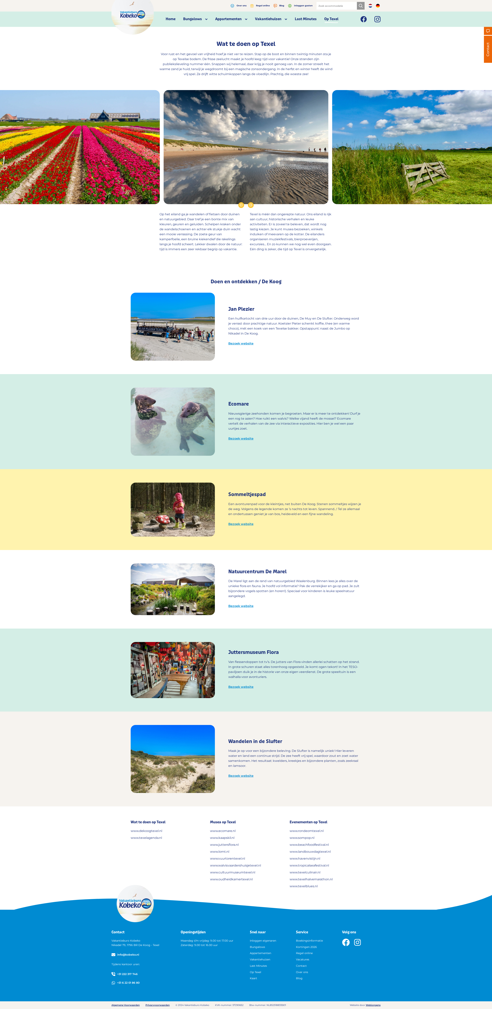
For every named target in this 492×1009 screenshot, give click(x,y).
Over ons (242, 5)
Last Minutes (306, 19)
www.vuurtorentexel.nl (227, 858)
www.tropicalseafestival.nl (309, 865)
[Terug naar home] (132, 17)
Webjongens (373, 1005)
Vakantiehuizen (260, 959)
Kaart (253, 978)
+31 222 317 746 (127, 974)
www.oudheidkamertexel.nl (231, 879)
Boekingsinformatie (309, 940)
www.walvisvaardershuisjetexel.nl (235, 865)
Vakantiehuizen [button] (268, 19)
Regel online (263, 5)
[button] (241, 205)
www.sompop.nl (302, 838)
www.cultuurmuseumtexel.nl (232, 872)
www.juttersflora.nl (224, 845)
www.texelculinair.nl (305, 872)
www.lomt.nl (219, 851)
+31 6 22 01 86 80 (128, 982)
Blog (281, 5)
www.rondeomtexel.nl (307, 831)
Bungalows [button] (192, 19)
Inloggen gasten (303, 5)
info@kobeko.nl (128, 954)
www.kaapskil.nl (222, 838)
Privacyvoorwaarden (157, 1005)
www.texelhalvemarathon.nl (311, 879)
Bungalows (257, 947)
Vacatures (302, 959)
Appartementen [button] (228, 19)
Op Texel (331, 19)
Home (170, 19)
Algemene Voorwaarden (125, 1005)
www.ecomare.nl (223, 831)
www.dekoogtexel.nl (147, 831)
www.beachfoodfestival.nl (309, 845)
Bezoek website (240, 343)
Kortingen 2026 (306, 947)
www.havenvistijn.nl (305, 858)
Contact (301, 966)
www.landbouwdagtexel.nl (310, 851)
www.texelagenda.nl (146, 838)
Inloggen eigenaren (263, 940)
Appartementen (260, 953)
